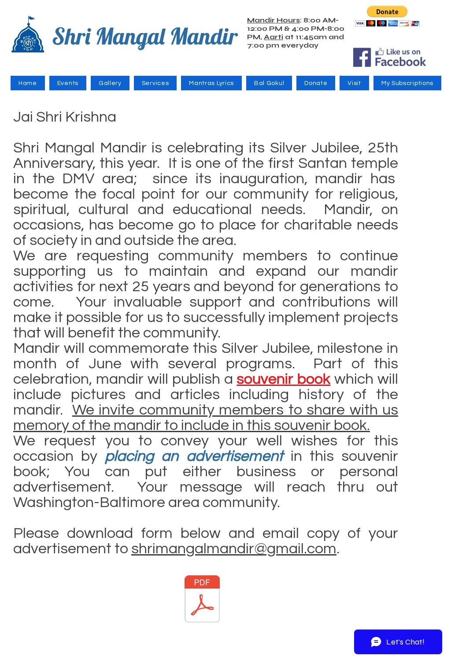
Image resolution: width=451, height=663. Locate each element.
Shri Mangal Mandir (145, 36)
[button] (68, 83)
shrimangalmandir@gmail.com (233, 548)
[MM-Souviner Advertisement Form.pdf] (202, 600)
